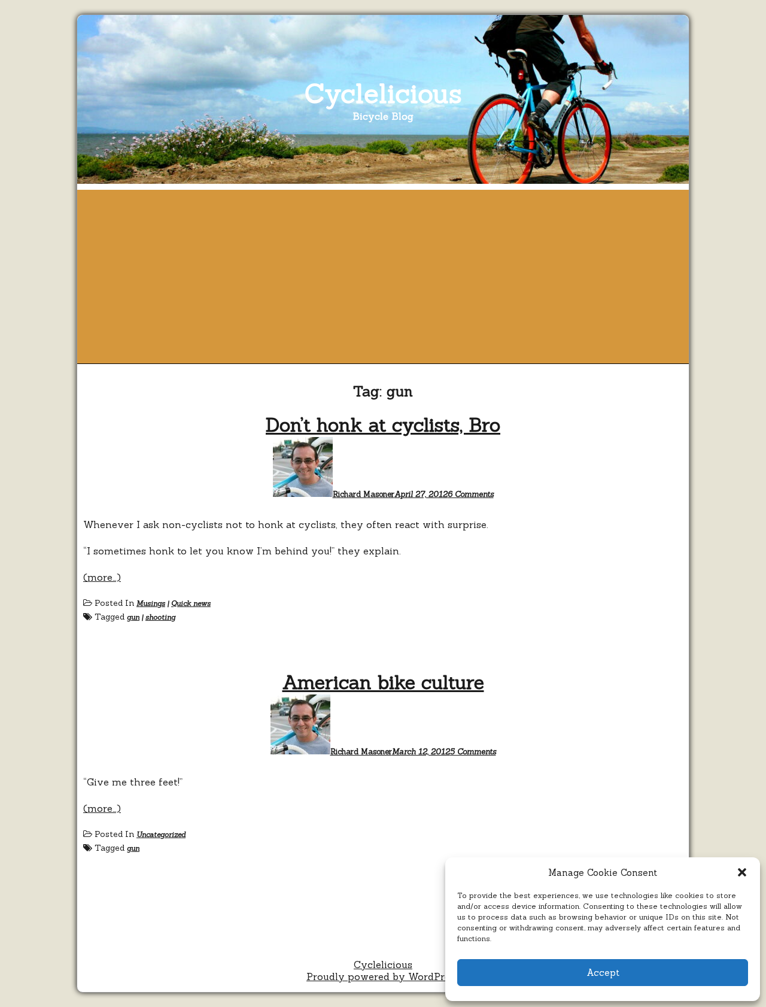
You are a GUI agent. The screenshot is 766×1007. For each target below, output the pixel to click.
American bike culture (383, 682)
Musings (150, 603)
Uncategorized (161, 834)
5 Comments (473, 752)
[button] (742, 872)
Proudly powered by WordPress (383, 976)
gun (133, 616)
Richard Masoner (363, 494)
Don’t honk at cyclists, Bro (383, 424)
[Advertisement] (383, 273)
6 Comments (471, 494)
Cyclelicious (383, 93)
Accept (602, 972)
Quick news (191, 603)
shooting (160, 616)
